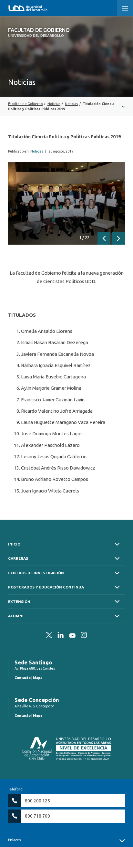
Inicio (14, 544)
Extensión (19, 601)
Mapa (37, 678)
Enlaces (14, 840)
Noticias (36, 151)
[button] (125, 8)
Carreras (18, 558)
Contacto (23, 678)
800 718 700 (37, 816)
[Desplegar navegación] (66, 106)
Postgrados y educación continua (46, 587)
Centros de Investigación (36, 573)
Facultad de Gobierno (39, 32)
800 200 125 (37, 800)
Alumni (16, 616)
